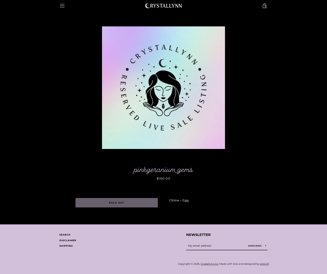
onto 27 (264, 263)
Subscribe (255, 246)
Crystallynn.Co (209, 263)
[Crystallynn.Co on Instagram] (66, 264)
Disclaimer (67, 240)
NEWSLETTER (198, 235)
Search (65, 234)
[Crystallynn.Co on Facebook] (59, 264)
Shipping (66, 245)
